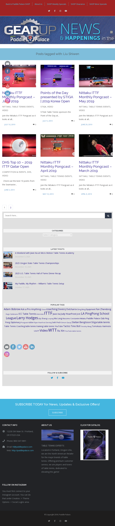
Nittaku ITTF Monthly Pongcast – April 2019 (57, 166)
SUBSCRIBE (57, 412)
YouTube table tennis (73, 331)
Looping (50, 319)
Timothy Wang (86, 326)
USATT (36, 331)
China (44, 309)
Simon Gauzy (66, 322)
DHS (29, 172)
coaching (52, 309)
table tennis (103, 322)
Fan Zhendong (103, 309)
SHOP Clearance (78, 4)
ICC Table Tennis (27, 313)
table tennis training (34, 326)
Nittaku (6, 106)
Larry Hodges (27, 317)
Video (5, 110)
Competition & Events (14, 172)
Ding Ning (81, 309)
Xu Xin (61, 330)
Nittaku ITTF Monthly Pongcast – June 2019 (18, 97)
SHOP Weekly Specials (56, 4)
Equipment (91, 309)
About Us (38, 4)
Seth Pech (56, 322)
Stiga (43, 106)
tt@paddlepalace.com (22, 446)
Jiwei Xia (56, 313)
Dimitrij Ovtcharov (67, 309)
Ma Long (58, 318)
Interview (40, 314)
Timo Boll (75, 326)
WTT (52, 330)
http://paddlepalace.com (23, 450)
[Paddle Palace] (55, 32)
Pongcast (24, 322)
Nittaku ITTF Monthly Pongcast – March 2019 (95, 166)
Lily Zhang (42, 318)
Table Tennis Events (23, 106)
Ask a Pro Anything (31, 309)
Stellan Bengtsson (81, 322)
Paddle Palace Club (95, 318)
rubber (31, 322)
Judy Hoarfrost (68, 313)
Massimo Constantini (71, 318)
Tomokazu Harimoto (101, 326)
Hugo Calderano (12, 314)
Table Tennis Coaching (14, 326)
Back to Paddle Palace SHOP (18, 4)
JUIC (79, 313)
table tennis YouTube (53, 326)
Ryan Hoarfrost (39, 322)
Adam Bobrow (12, 309)
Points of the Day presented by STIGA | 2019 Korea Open (57, 97)
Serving (49, 322)
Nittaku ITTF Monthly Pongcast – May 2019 (95, 97)
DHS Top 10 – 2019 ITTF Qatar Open (17, 164)
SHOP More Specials (98, 4)
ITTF (48, 313)
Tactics (66, 326)
